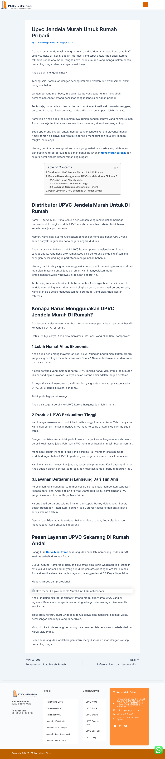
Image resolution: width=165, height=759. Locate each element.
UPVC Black (91, 708)
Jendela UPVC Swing (56, 721)
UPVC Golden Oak (92, 723)
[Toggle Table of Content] (113, 167)
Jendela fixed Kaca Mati (58, 734)
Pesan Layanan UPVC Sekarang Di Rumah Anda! (75, 190)
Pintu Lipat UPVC (54, 714)
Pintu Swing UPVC (54, 701)
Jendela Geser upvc (56, 740)
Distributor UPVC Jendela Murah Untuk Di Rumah (75, 172)
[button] (145, 4)
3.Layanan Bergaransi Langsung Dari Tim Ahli (76, 187)
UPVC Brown (92, 714)
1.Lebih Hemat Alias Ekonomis (67, 180)
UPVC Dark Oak (93, 730)
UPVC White (91, 701)
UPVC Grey (91, 737)
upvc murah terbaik (113, 152)
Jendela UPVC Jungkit (57, 727)
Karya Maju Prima (57, 552)
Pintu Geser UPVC (54, 708)
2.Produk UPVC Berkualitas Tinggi (70, 183)
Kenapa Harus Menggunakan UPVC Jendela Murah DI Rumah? (82, 176)
